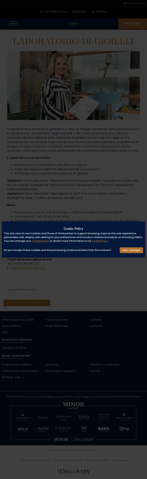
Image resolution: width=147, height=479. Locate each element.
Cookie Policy (100, 241)
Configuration (40, 241)
